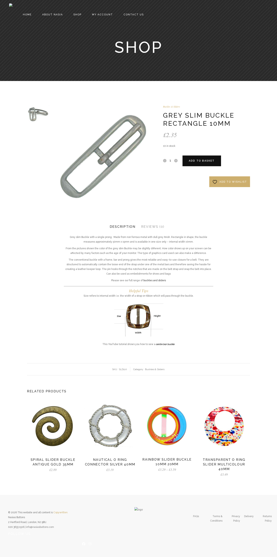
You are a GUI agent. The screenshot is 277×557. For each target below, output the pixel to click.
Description (122, 227)
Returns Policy (267, 518)
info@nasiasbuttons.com (40, 527)
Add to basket (202, 160)
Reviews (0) (153, 227)
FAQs (196, 516)
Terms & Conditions (216, 518)
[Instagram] (90, 543)
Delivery (249, 516)
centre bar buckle (165, 344)
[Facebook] (83, 543)
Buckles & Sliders (171, 106)
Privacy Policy (236, 518)
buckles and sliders (154, 280)
